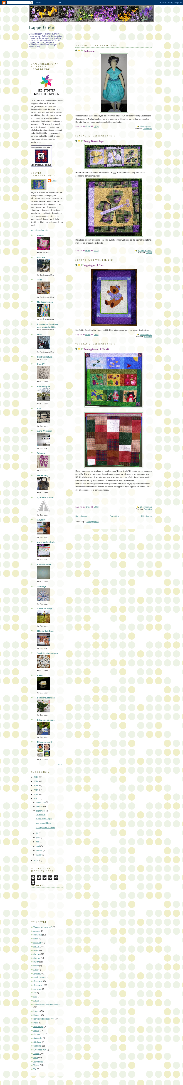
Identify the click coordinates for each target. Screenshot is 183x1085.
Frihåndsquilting (40, 977)
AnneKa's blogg (44, 609)
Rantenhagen (43, 386)
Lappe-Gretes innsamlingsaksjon (47, 1004)
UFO (35, 1057)
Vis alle (60, 765)
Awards (36, 931)
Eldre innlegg (146, 516)
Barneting (148, 337)
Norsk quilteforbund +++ (43, 1019)
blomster (37, 943)
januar (39, 855)
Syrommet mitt (39, 1050)
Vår (34, 1069)
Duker (36, 962)
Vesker (36, 1065)
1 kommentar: (146, 126)
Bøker (36, 950)
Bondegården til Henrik (96, 349)
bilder (35, 939)
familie (36, 966)
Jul (34, 993)
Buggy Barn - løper (94, 141)
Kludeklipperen (44, 564)
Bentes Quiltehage (46, 698)
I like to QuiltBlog (45, 631)
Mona (39, 334)
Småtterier (147, 128)
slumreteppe (38, 1034)
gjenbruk (37, 989)
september (41, 811)
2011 (36, 794)
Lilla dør (41, 257)
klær (35, 997)
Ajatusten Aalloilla (45, 498)
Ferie (35, 970)
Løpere (149, 252)
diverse (36, 954)
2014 (36, 781)
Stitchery (37, 1042)
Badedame (89, 51)
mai (38, 842)
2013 (36, 786)
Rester (36, 1030)
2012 (36, 790)
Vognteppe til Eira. (93, 265)
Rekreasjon (38, 1026)
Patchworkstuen (45, 357)
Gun (39, 409)
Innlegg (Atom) (92, 521)
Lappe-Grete (41, 27)
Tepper (36, 1053)
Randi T (40, 364)
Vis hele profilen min (39, 230)
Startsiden (114, 516)
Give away (38, 981)
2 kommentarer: (145, 250)
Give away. (38, 985)
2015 (36, 777)
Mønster (37, 1015)
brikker (36, 946)
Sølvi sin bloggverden (47, 653)
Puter (35, 1023)
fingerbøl (37, 973)
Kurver (36, 1000)
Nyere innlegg (81, 516)
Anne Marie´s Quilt (46, 542)
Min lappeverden (45, 302)
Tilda (39, 280)
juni (37, 837)
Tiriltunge (41, 586)
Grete (53, 181)
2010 (36, 799)
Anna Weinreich (44, 431)
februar (39, 850)
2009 (36, 860)
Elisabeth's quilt (44, 742)
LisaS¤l (40, 235)
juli (37, 833)
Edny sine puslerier (46, 720)
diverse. (36, 958)
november (40, 802)
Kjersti (40, 675)
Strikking (37, 1046)
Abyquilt (41, 520)
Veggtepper (38, 1061)
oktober (39, 806)
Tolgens (41, 453)
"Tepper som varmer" (42, 927)
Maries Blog (42, 475)
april (38, 846)
